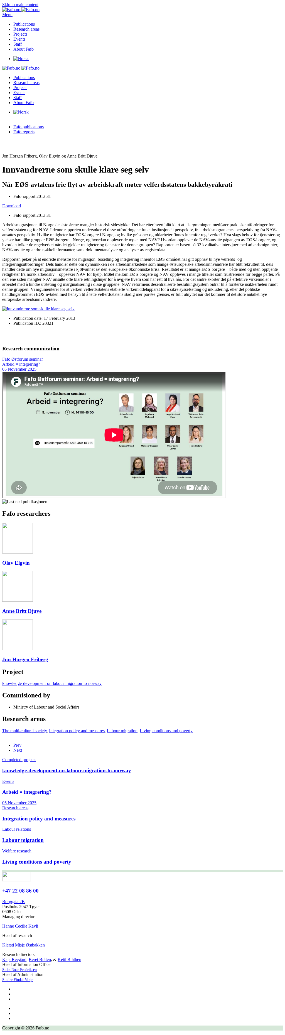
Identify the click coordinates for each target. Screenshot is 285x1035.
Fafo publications (28, 126)
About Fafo (23, 49)
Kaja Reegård (14, 959)
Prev (17, 745)
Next (17, 750)
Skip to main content (20, 4)
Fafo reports (24, 131)
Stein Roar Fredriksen (19, 970)
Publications (24, 24)
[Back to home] (21, 9)
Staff (17, 44)
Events (19, 39)
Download (11, 205)
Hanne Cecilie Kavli (20, 926)
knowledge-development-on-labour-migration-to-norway (52, 683)
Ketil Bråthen (69, 959)
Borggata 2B (13, 901)
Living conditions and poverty (166, 730)
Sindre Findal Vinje (17, 980)
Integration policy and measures (77, 730)
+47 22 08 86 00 (20, 891)
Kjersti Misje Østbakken (23, 945)
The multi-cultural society (24, 730)
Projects (20, 34)
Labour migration (122, 730)
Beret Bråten (40, 959)
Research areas (26, 29)
